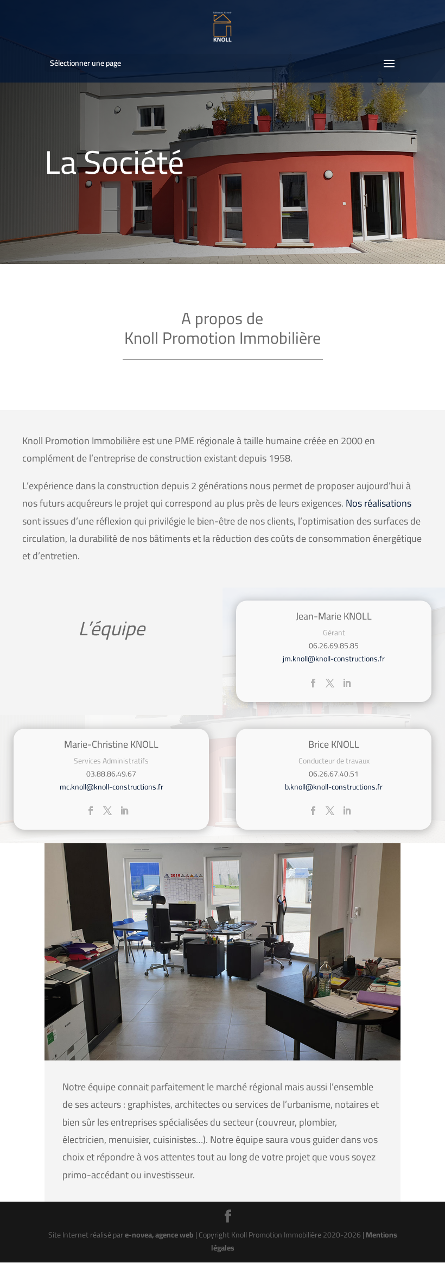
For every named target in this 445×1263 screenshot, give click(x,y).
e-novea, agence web (159, 1235)
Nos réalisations (378, 503)
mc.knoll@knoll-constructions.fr (111, 787)
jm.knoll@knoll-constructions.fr (334, 659)
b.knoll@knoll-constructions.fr (334, 787)
